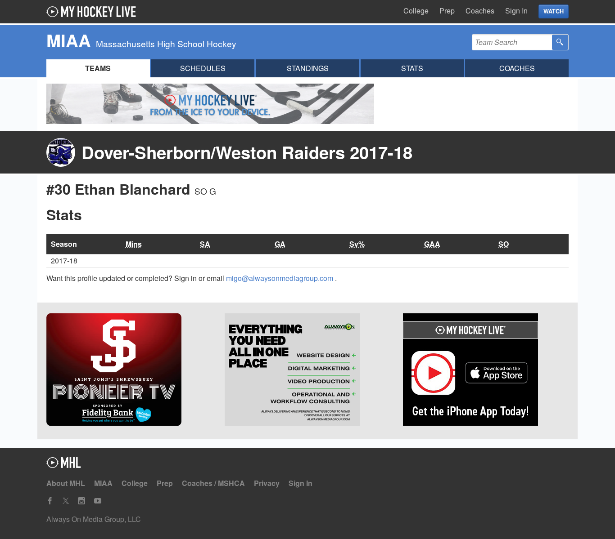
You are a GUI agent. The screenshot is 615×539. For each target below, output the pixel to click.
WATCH (553, 11)
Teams (98, 68)
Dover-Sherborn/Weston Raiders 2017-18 (246, 152)
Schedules (203, 68)
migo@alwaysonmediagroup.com (280, 278)
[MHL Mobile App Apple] (486, 371)
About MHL (65, 483)
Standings (308, 68)
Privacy (267, 483)
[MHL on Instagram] (81, 501)
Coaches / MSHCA (213, 483)
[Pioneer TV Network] (129, 371)
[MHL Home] (63, 465)
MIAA (103, 483)
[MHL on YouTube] (97, 501)
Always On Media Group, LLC (93, 519)
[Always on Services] (307, 371)
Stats (412, 68)
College (416, 10)
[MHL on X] (66, 501)
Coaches (480, 10)
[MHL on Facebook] (50, 501)
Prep (447, 10)
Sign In (516, 10)
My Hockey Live (93, 11)
